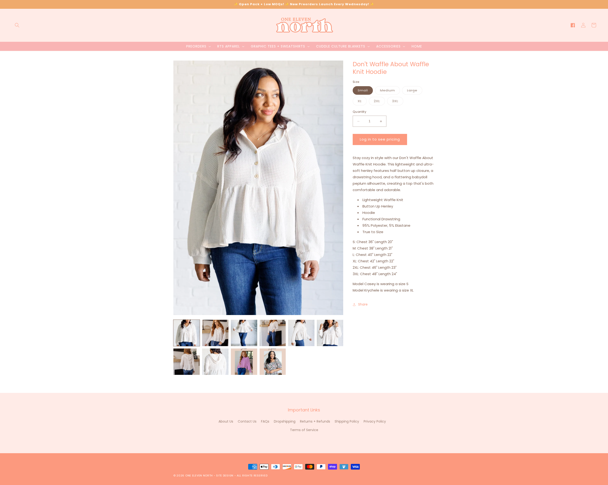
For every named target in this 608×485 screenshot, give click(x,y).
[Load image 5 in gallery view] (301, 333)
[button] (17, 25)
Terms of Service (304, 430)
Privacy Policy (375, 421)
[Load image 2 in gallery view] (215, 333)
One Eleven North (199, 475)
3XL (397, 102)
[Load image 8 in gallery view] (215, 361)
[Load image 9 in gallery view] (244, 361)
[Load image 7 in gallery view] (186, 361)
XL (362, 102)
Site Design (224, 475)
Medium (390, 91)
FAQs (265, 421)
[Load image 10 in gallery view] (273, 361)
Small (365, 91)
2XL (379, 102)
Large (414, 91)
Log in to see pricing (380, 139)
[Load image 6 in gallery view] (330, 333)
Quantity (359, 112)
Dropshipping (284, 421)
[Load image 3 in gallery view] (244, 333)
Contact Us (247, 421)
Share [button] (363, 304)
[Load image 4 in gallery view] (273, 333)
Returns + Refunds (315, 421)
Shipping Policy (347, 421)
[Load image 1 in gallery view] (186, 333)
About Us (225, 421)
